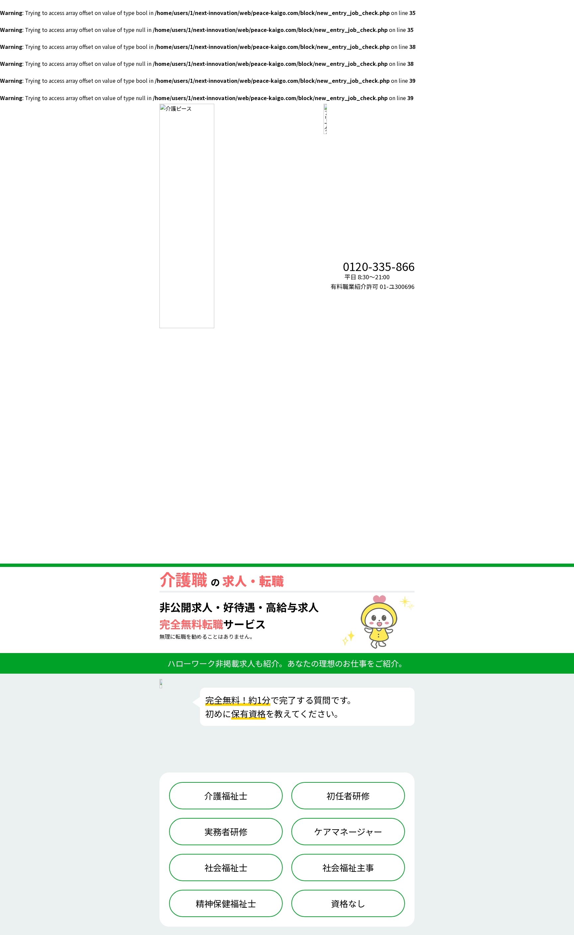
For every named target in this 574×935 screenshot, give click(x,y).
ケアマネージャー (348, 831)
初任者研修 (348, 795)
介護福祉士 (225, 795)
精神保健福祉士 (226, 903)
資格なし (348, 903)
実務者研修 (225, 831)
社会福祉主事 (348, 867)
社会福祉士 (225, 867)
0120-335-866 (379, 266)
